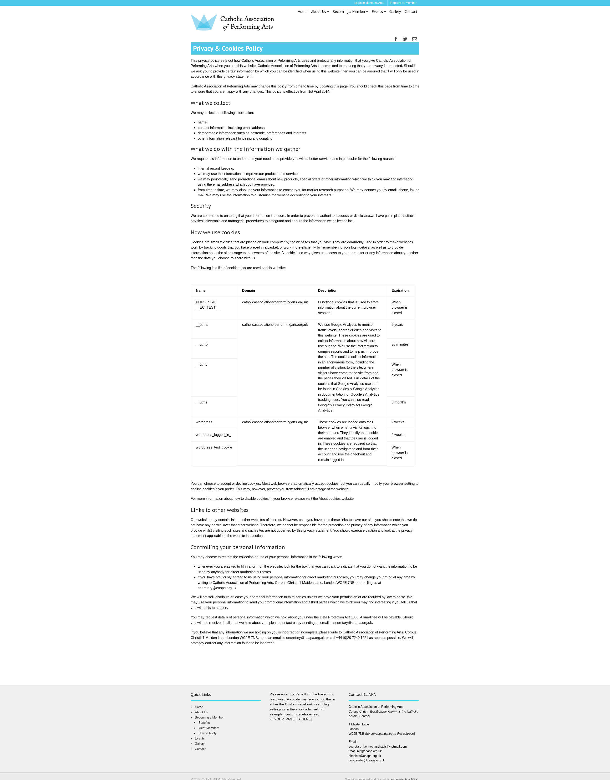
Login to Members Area (369, 3)
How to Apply (207, 733)
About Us (318, 11)
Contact (411, 11)
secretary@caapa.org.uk (217, 588)
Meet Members (208, 728)
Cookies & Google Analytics (357, 389)
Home (302, 11)
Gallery (395, 11)
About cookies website (336, 498)
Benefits (204, 722)
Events (377, 11)
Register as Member (403, 3)
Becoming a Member (349, 11)
